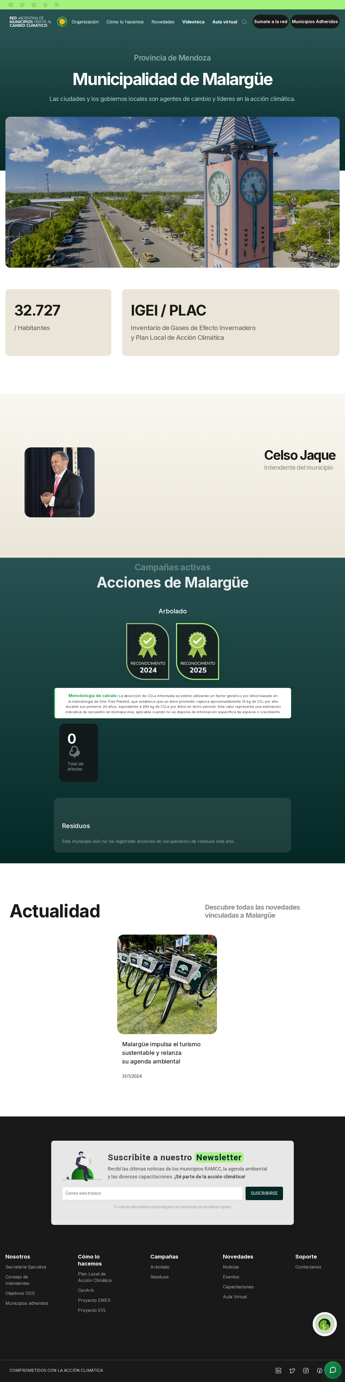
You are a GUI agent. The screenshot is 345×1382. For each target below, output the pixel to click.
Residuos (159, 1277)
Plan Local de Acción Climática (95, 1277)
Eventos (231, 1277)
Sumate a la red (270, 21)
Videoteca (193, 21)
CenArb (86, 1290)
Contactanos (308, 1267)
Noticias (231, 1267)
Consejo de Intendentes (17, 1280)
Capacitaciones (238, 1286)
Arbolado (160, 1267)
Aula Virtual (235, 1296)
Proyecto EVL (92, 1310)
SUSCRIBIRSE (264, 1193)
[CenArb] (325, 1324)
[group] (172, 192)
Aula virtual (224, 21)
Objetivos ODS (20, 1293)
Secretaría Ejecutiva (25, 1267)
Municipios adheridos (27, 1303)
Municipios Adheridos (315, 21)
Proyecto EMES (94, 1300)
